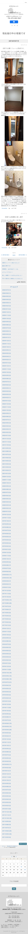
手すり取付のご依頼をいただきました (12, 278)
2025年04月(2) (6, 334)
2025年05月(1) (6, 331)
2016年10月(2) (6, 634)
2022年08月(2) (6, 416)
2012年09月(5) (6, 783)
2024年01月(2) (6, 362)
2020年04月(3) (6, 502)
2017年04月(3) (6, 615)
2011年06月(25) (7, 831)
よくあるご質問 (14, 926)
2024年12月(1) (6, 340)
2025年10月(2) (6, 318)
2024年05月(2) (6, 353)
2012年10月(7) (6, 780)
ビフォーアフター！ (7, 272)
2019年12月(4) (6, 514)
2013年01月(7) (6, 770)
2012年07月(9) (6, 789)
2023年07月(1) (6, 381)
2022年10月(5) (6, 410)
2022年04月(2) (6, 426)
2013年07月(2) (6, 755)
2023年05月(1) (6, 388)
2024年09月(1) (6, 350)
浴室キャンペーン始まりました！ (11, 262)
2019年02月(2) (6, 546)
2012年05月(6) (6, 796)
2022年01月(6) (6, 435)
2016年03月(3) (6, 657)
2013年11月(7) (6, 742)
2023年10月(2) (6, 372)
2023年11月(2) (6, 369)
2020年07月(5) (6, 492)
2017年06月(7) (6, 609)
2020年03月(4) (6, 505)
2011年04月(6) (6, 837)
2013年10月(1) (6, 745)
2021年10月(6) (6, 445)
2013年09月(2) (6, 748)
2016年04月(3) (6, 653)
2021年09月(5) (6, 448)
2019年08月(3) (6, 527)
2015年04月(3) (6, 691)
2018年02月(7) (6, 584)
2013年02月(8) (6, 767)
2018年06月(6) (6, 571)
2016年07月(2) (6, 644)
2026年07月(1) (6, 290)
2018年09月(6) (6, 562)
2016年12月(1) (6, 628)
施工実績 (16, 924)
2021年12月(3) (6, 438)
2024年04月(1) (6, 356)
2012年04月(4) (6, 799)
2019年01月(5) (6, 549)
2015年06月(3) (6, 685)
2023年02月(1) (6, 397)
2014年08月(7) (6, 717)
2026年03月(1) (6, 302)
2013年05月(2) (6, 758)
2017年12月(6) (6, 590)
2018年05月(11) (7, 574)
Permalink (4, 208)
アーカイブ (14, 287)
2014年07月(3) (6, 720)
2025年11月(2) (6, 315)
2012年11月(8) (6, 777)
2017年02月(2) (6, 622)
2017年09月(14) (7, 600)
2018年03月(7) (6, 581)
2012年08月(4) (6, 786)
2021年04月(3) (6, 464)
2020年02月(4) (6, 508)
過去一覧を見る (22, 282)
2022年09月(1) (6, 413)
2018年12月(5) (6, 552)
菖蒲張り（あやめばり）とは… (10, 269)
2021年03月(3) (6, 467)
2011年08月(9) (6, 824)
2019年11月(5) (6, 517)
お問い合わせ (4, 927)
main (14, 255)
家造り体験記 (4, 926)
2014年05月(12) (7, 726)
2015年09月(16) (7, 676)
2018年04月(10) (7, 577)
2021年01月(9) (6, 473)
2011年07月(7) (6, 827)
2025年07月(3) (6, 328)
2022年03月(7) (6, 429)
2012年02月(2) (6, 805)
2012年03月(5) (6, 802)
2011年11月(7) (6, 815)
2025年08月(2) (6, 324)
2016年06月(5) (6, 647)
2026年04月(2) (6, 299)
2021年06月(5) (6, 457)
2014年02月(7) (6, 736)
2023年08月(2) (6, 378)
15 (21, 866)
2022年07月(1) (6, 419)
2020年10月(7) (6, 483)
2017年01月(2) (6, 625)
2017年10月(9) (6, 596)
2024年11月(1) (6, 343)
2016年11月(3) (6, 631)
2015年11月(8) (6, 669)
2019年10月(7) (6, 521)
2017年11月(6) (6, 593)
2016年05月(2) (6, 650)
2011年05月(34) (7, 834)
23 (25, 869)
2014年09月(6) (6, 714)
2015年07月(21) (7, 682)
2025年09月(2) (6, 321)
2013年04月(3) (6, 761)
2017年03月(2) (6, 619)
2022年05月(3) (6, 422)
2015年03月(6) (6, 694)
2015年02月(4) (6, 698)
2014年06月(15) (7, 723)
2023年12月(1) (6, 366)
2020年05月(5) (6, 498)
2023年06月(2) (6, 385)
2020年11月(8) (6, 479)
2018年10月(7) (6, 559)
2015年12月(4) (6, 666)
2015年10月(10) (7, 672)
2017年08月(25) (7, 603)
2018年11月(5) (6, 555)
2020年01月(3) (6, 511)
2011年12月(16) (7, 812)
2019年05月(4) (6, 536)
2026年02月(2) (6, 305)
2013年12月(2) (6, 739)
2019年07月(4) (6, 530)
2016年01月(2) (6, 663)
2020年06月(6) (6, 495)
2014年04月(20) (7, 729)
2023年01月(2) (6, 400)
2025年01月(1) (6, 337)
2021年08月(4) (6, 451)
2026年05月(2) (6, 296)
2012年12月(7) (6, 774)
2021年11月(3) (6, 441)
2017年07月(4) (6, 606)
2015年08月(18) (7, 679)
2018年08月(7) (6, 565)
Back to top (23, 843)
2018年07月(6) (6, 568)
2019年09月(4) (6, 524)
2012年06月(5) (6, 793)
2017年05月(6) (6, 612)
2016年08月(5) (6, 641)
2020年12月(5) (6, 476)
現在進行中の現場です (12, 846)
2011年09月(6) (6, 821)
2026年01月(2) (6, 309)
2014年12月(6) (6, 704)
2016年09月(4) (6, 638)
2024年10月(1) (6, 347)
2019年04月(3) (6, 540)
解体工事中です (6, 265)
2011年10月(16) (7, 818)
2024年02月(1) (6, 359)
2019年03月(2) (6, 543)
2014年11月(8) (6, 707)
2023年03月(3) (6, 394)
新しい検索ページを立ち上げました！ (12, 275)
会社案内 (10, 924)
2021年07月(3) (6, 454)
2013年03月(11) (7, 764)
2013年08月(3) (6, 751)
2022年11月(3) (6, 407)
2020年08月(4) (6, 489)
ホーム (3, 846)
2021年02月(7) (6, 470)
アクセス (12, 927)
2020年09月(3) (6, 486)
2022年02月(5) (6, 432)
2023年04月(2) (6, 391)
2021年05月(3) (6, 460)
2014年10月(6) (6, 710)
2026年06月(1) (6, 293)
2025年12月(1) (6, 312)
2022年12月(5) (6, 404)
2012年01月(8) (6, 808)
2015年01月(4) (6, 701)
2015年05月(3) (6, 688)
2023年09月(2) (6, 375)
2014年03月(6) (6, 732)
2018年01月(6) (6, 587)
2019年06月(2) (6, 533)
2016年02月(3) (6, 660)
